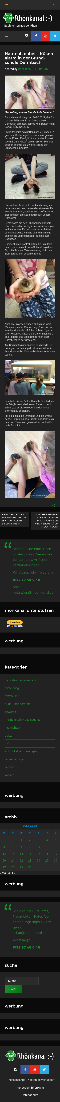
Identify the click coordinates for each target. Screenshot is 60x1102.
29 (21, 867)
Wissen (9, 775)
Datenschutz (30, 1095)
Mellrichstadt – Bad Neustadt (23, 719)
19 (55, 853)
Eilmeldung (12, 688)
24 (38, 860)
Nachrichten (12, 727)
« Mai (3, 873)
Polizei (9, 735)
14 (12, 853)
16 (29, 853)
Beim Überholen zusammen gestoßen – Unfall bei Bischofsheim (14, 519)
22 (21, 860)
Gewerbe (10, 711)
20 (4, 860)
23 (29, 860)
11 (46, 846)
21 (12, 860)
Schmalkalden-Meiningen (21, 751)
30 (29, 867)
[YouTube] (45, 36)
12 (55, 846)
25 (46, 860)
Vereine (9, 767)
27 (4, 867)
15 (21, 853)
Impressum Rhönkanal (30, 1087)
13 (4, 853)
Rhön (8, 743)
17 (38, 853)
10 (38, 846)
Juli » (11, 873)
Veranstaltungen (15, 759)
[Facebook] (36, 36)
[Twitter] (55, 36)
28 (12, 867)
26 (55, 860)
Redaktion (24, 69)
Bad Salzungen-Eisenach (20, 680)
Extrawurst (12, 696)
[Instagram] (26, 36)
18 (46, 853)
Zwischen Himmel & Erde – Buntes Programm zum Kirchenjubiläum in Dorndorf (46, 520)
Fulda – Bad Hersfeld (17, 704)
